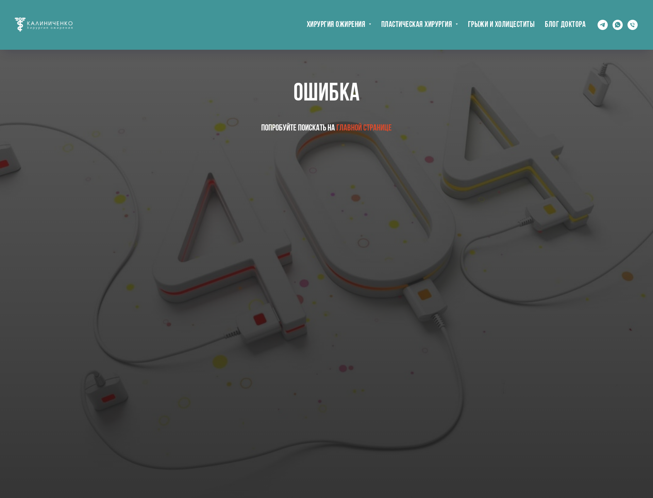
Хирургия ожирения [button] (337, 25)
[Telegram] (603, 25)
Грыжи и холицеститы (501, 25)
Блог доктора (565, 25)
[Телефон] (632, 25)
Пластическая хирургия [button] (417, 25)
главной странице (364, 128)
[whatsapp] (618, 25)
